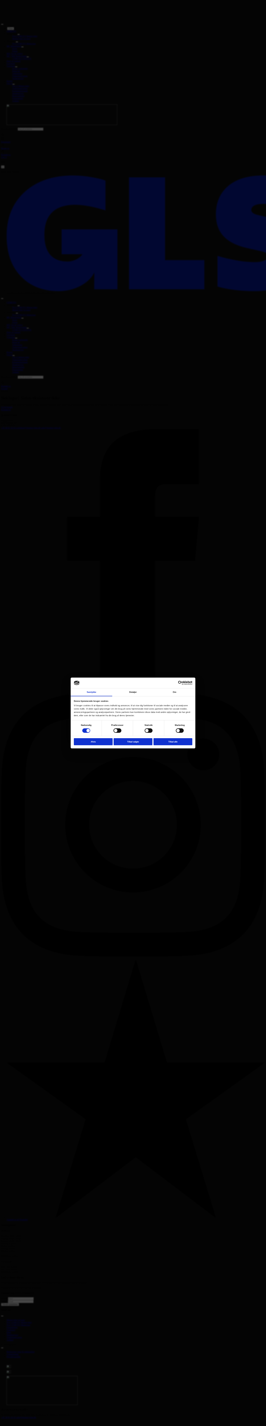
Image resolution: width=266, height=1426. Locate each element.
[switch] (117, 730)
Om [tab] (174, 692)
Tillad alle (172, 742)
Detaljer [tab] (133, 692)
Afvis (93, 742)
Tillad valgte (133, 742)
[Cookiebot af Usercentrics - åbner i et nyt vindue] (180, 683)
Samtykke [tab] (91, 692)
